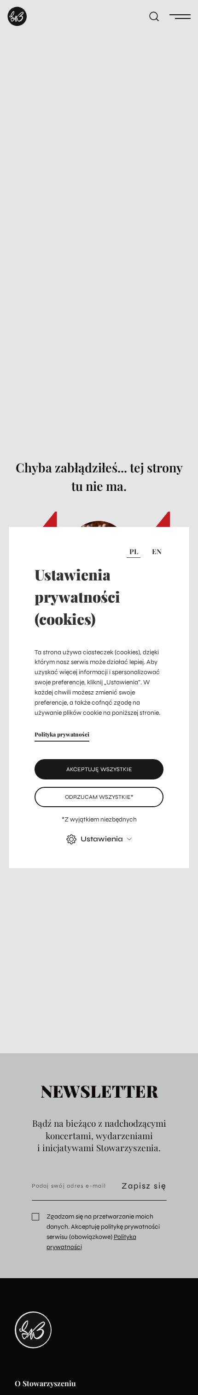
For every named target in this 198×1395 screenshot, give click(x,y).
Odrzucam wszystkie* (99, 796)
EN (157, 551)
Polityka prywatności (62, 734)
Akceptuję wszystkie (99, 769)
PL (133, 551)
